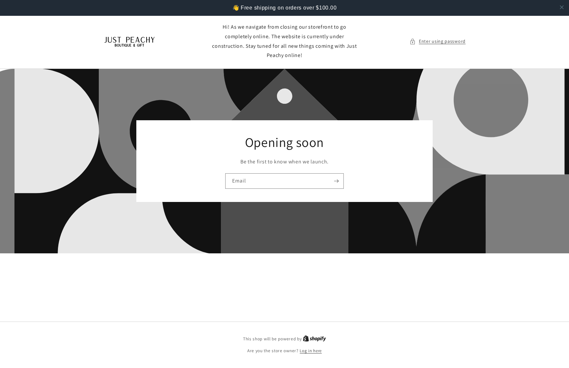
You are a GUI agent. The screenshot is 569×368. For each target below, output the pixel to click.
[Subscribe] (336, 181)
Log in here (311, 351)
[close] (562, 7)
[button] (438, 41)
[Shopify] (314, 339)
